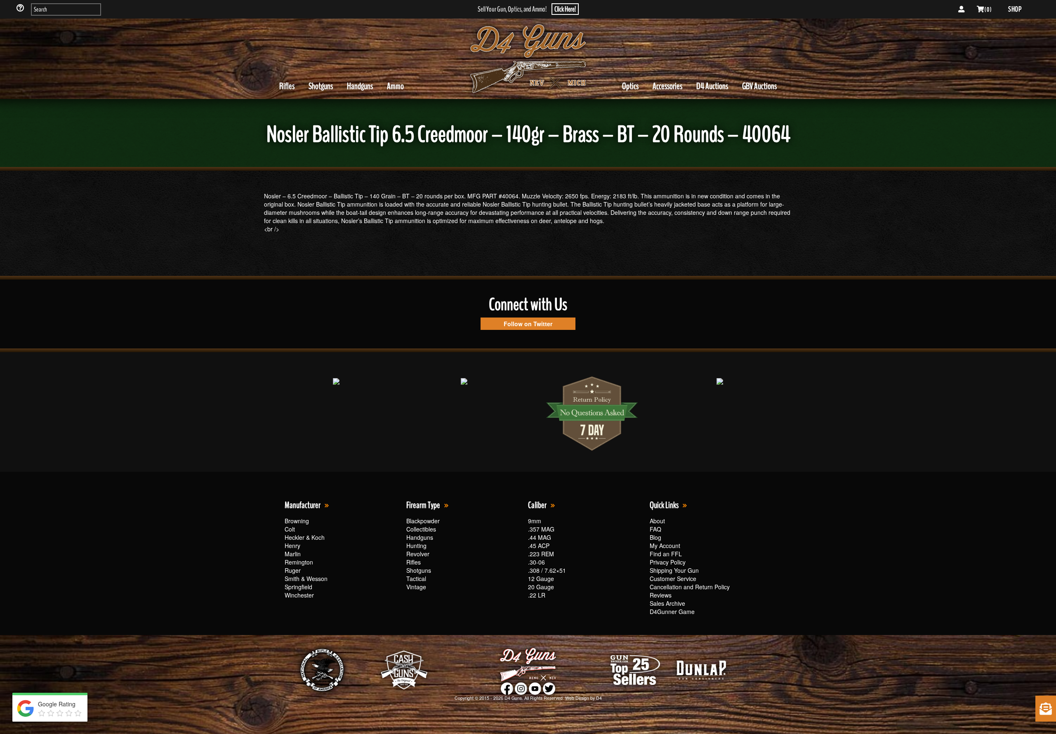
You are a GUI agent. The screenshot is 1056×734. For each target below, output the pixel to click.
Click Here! (565, 9)
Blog (655, 537)
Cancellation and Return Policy (690, 587)
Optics (630, 86)
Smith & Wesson (306, 578)
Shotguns (321, 86)
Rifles (287, 86)
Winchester (299, 595)
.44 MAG (539, 537)
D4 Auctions (712, 86)
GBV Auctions (759, 86)
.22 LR (536, 595)
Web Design (577, 698)
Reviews (661, 595)
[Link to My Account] (961, 9)
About (657, 521)
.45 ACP (538, 545)
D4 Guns (513, 698)
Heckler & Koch (305, 537)
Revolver (417, 554)
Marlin (293, 554)
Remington (299, 562)
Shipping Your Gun (674, 570)
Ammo (395, 86)
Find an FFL (666, 554)
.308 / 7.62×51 (547, 570)
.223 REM (541, 554)
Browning (297, 521)
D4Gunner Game (672, 611)
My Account (665, 545)
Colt (290, 529)
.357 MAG (541, 529)
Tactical (416, 578)
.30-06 (536, 562)
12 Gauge (541, 578)
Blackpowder (423, 521)
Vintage (416, 587)
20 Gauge (541, 587)
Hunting (416, 545)
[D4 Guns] (528, 59)
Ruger (293, 570)
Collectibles (421, 529)
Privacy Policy (668, 562)
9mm (534, 521)
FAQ (655, 529)
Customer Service (673, 578)
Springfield (298, 587)
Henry (292, 545)
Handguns (360, 86)
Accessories (667, 86)
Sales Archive (667, 603)
